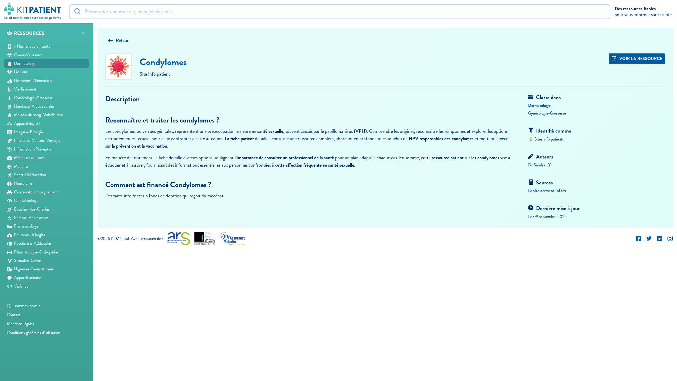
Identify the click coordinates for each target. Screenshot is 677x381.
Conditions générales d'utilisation (33, 333)
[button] (46, 33)
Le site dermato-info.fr (547, 191)
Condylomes (163, 62)
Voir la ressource (640, 59)
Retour (122, 40)
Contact (13, 315)
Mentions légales (20, 324)
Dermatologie (539, 105)
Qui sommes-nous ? (23, 306)
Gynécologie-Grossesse (547, 113)
